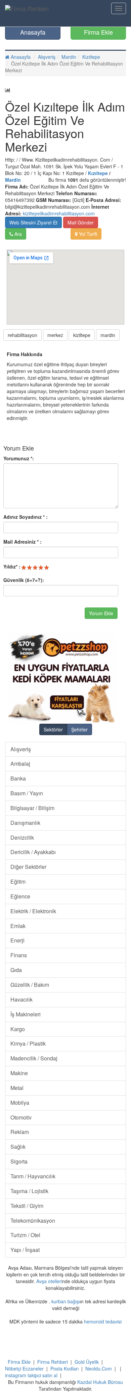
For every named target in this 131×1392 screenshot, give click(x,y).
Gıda (16, 970)
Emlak (18, 926)
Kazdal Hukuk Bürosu (100, 1382)
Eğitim (18, 881)
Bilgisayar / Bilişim (32, 808)
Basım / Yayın (26, 793)
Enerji (17, 940)
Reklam (19, 1132)
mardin (107, 335)
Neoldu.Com (98, 1368)
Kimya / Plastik (28, 1043)
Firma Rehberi (52, 1361)
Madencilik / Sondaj (33, 1058)
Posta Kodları (64, 1368)
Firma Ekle (98, 32)
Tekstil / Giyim (26, 1206)
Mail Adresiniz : (22, 541)
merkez (55, 335)
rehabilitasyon (22, 335)
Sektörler (53, 729)
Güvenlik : (23, 580)
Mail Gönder (81, 222)
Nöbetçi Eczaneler (24, 1368)
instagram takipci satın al (31, 1375)
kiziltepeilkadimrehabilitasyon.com (59, 213)
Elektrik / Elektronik (33, 911)
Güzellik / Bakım (29, 984)
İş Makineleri (25, 1014)
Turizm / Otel (25, 1235)
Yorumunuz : (18, 458)
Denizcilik (22, 837)
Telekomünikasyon (32, 1220)
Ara (17, 233)
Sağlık (18, 1146)
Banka (18, 778)
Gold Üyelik (87, 1361)
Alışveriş (46, 56)
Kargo (17, 1029)
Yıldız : (11, 566)
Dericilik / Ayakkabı (33, 852)
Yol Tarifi (87, 233)
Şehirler (79, 729)
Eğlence (20, 896)
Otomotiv (21, 1117)
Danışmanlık (25, 823)
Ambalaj (20, 763)
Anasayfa (32, 32)
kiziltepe (81, 335)
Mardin (68, 56)
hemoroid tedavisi (103, 1321)
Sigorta (19, 1161)
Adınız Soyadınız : (25, 516)
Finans (18, 955)
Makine (19, 1073)
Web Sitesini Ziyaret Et (33, 222)
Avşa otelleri (49, 1281)
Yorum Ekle (101, 613)
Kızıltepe (91, 56)
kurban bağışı (65, 1301)
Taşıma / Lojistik (29, 1191)
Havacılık (21, 999)
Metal (17, 1088)
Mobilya (19, 1102)
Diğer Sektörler (28, 867)
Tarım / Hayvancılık (32, 1176)
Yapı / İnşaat (25, 1250)
